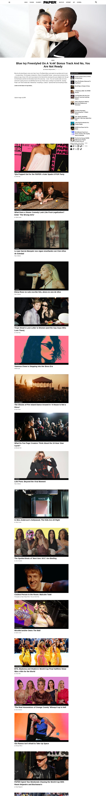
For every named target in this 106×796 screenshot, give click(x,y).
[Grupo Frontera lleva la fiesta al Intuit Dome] (72, 77)
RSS (79, 143)
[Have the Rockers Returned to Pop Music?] (72, 82)
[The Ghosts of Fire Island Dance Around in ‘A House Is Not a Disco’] (41, 387)
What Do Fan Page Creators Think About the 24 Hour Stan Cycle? (39, 444)
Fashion (32, 2)
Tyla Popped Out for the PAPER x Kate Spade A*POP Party (39, 174)
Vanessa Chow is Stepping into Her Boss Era (33, 366)
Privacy (82, 143)
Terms (86, 143)
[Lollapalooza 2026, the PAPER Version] (72, 92)
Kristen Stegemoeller (50, 69)
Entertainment (18, 209)
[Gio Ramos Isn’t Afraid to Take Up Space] (41, 726)
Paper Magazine (19, 786)
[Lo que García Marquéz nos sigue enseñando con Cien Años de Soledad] (41, 234)
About (71, 143)
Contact (76, 143)
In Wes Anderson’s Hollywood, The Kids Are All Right (37, 520)
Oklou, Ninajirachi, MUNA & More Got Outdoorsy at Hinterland (82, 103)
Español (79, 2)
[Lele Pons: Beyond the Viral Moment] (41, 464)
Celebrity (38, 2)
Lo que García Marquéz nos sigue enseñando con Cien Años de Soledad (40, 252)
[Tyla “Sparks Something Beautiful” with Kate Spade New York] (72, 117)
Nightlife (61, 2)
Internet (68, 2)
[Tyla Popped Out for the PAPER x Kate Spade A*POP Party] (41, 157)
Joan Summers (19, 560)
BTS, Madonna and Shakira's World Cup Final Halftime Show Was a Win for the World (40, 670)
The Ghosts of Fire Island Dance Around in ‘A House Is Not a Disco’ (40, 406)
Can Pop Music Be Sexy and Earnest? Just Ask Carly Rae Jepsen (82, 97)
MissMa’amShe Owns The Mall (27, 630)
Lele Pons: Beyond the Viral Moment (30, 482)
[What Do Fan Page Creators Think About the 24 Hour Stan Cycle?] (41, 426)
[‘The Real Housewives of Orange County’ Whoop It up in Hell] (41, 690)
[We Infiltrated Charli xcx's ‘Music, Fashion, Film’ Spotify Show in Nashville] (72, 133)
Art (74, 2)
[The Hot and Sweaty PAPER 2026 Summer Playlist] (72, 139)
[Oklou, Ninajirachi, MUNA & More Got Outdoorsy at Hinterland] (72, 103)
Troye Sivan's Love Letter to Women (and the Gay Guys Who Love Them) (40, 329)
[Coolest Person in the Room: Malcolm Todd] (41, 577)
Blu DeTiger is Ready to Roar (82, 86)
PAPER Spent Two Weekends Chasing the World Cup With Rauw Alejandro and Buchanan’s (39, 783)
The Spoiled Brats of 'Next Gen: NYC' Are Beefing (35, 558)
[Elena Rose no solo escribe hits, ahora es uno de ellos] (41, 275)
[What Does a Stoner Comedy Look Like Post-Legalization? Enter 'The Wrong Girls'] (41, 195)
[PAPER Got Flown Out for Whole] (72, 128)
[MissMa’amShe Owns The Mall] (41, 613)
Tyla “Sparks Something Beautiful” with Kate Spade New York (83, 118)
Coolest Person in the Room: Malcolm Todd (32, 594)
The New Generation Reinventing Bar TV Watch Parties (81, 112)
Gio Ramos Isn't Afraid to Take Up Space (31, 743)
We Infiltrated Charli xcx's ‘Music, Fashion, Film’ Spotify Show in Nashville (82, 133)
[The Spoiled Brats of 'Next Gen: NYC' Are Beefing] (41, 541)
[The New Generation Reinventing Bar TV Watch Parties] (72, 111)
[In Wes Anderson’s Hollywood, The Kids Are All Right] (41, 503)
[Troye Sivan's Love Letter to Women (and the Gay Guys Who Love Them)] (41, 311)
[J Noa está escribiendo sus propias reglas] (72, 123)
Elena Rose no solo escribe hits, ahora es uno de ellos (37, 292)
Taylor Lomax (18, 217)
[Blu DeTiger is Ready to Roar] (72, 87)
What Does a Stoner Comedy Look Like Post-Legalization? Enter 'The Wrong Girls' (39, 213)
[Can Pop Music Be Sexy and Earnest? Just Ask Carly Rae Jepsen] (72, 96)
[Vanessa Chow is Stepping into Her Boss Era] (41, 349)
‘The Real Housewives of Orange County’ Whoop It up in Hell (40, 707)
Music (26, 2)
